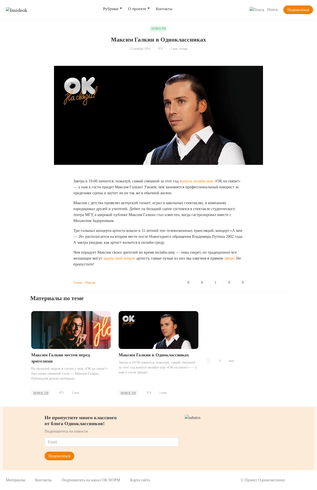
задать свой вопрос (119, 258)
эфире (229, 258)
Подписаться (298, 10)
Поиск (272, 9)
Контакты (164, 9)
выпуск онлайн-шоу (196, 181)
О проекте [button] (137, 8)
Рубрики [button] (110, 8)
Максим (90, 282)
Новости (40, 393)
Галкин (77, 282)
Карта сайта (140, 480)
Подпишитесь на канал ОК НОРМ (91, 480)
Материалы (15, 480)
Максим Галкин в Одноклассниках (154, 354)
